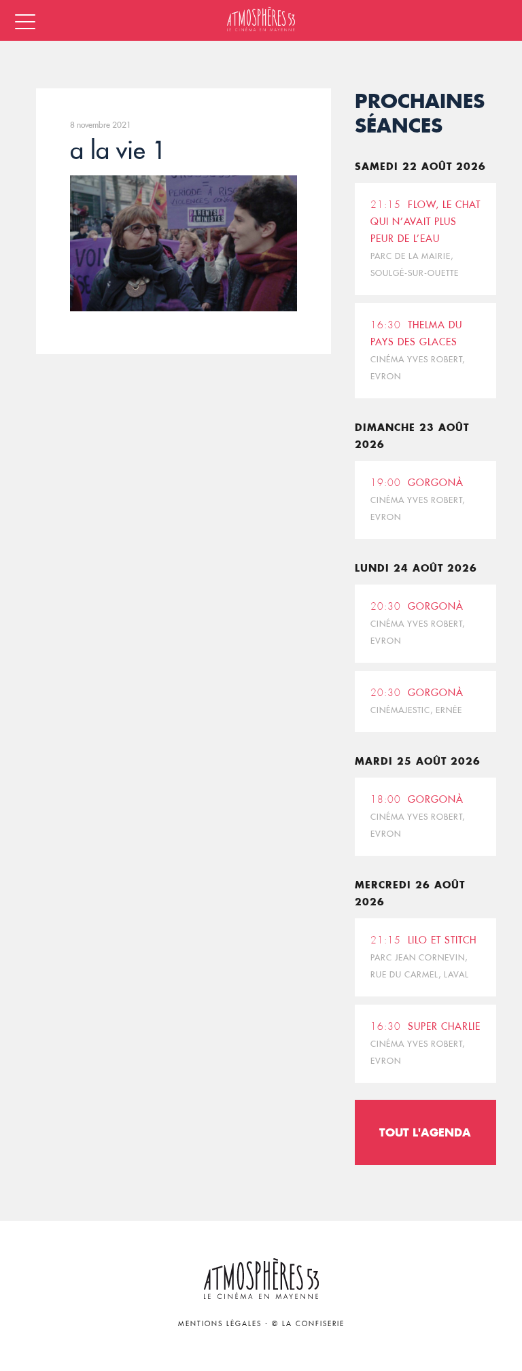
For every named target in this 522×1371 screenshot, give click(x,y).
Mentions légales (220, 1323)
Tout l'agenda (425, 1132)
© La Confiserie (308, 1323)
